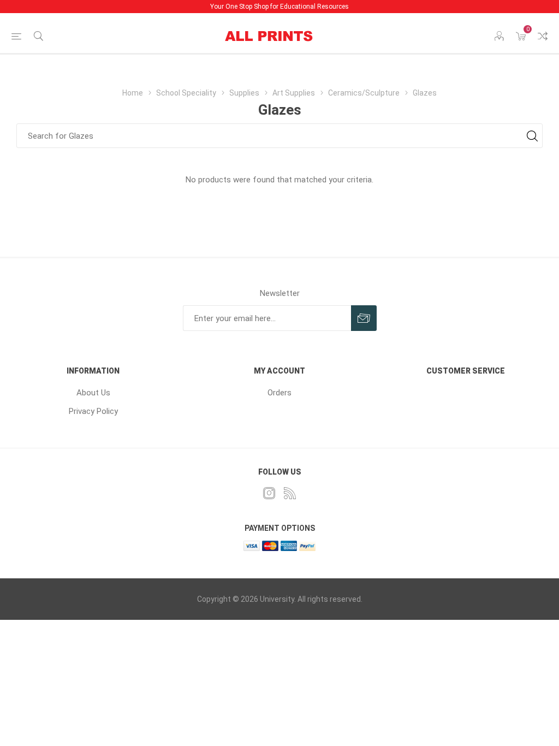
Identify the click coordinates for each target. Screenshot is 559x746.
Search (532, 135)
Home (132, 92)
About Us (93, 393)
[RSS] (290, 493)
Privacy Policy (93, 411)
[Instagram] (269, 493)
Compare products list (543, 36)
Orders (279, 393)
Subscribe (364, 318)
